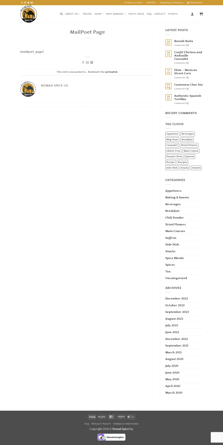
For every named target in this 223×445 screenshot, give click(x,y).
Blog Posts (172, 139)
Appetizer (172, 133)
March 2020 (173, 392)
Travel (87, 14)
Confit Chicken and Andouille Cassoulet (188, 55)
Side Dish (172, 167)
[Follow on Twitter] (28, 3)
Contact (160, 14)
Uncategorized (176, 278)
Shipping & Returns (171, 2)
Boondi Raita (183, 41)
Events (173, 14)
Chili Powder (174, 217)
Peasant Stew (174, 156)
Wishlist (151, 2)
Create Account (133, 2)
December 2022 (176, 339)
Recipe (170, 162)
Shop (98, 14)
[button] (195, 2)
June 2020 (172, 372)
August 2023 (174, 318)
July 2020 (171, 365)
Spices (170, 264)
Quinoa (190, 156)
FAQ (149, 14)
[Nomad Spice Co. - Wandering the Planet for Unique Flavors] (37, 14)
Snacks (185, 167)
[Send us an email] (32, 3)
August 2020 (174, 359)
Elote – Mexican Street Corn (185, 71)
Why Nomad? (115, 14)
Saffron (170, 237)
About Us (71, 14)
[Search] (61, 14)
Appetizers (173, 190)
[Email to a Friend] (87, 62)
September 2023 (177, 312)
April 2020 (172, 386)
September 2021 (176, 345)
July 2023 (171, 325)
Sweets (196, 167)
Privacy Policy (101, 424)
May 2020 (172, 379)
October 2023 (174, 305)
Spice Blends (174, 258)
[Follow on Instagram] (25, 3)
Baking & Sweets (177, 197)
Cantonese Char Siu (188, 84)
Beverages (188, 133)
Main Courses (175, 231)
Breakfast (187, 139)
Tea (168, 271)
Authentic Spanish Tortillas (187, 97)
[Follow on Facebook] (22, 3)
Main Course (191, 151)
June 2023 (172, 332)
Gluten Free (173, 151)
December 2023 (176, 298)
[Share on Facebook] (83, 62)
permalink (111, 72)
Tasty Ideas (136, 14)
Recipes (182, 162)
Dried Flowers (189, 145)
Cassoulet (172, 145)
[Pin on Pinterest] (91, 62)
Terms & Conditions (126, 424)
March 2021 (173, 352)
